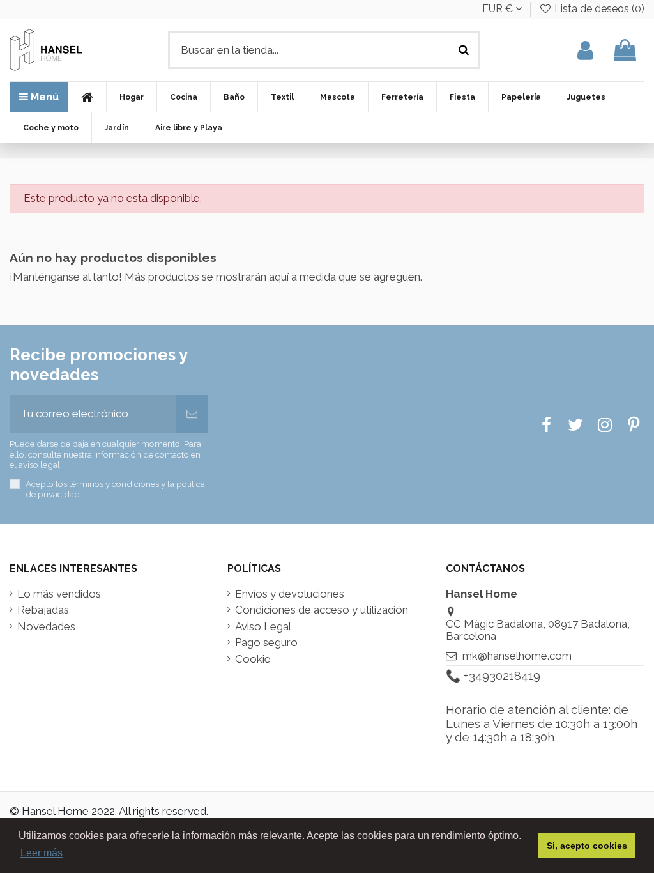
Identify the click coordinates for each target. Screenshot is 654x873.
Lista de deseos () (598, 9)
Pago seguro (266, 643)
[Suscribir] (192, 414)
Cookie (253, 659)
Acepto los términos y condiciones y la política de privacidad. (115, 489)
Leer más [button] (41, 852)
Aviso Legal (263, 627)
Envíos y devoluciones (289, 594)
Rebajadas (43, 610)
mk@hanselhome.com (517, 655)
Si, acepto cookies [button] (587, 845)
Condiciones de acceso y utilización (321, 610)
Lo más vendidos (59, 594)
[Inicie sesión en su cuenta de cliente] (585, 50)
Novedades (46, 627)
